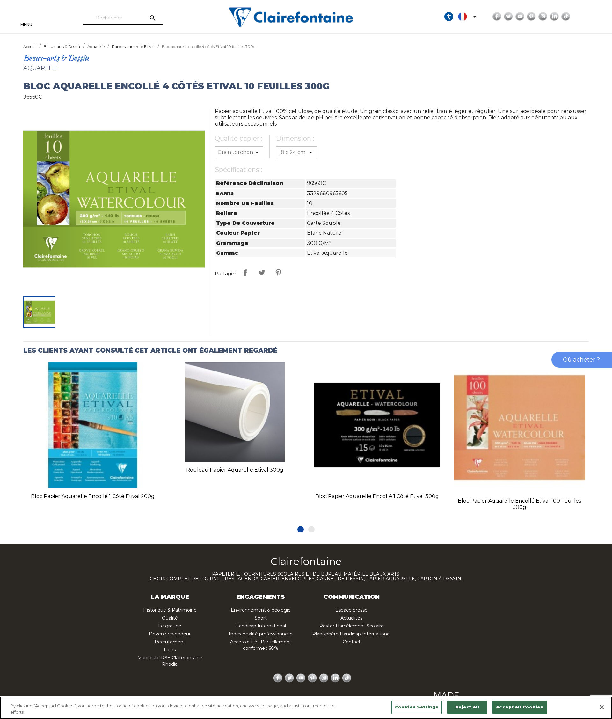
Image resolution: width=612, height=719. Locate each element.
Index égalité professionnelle (261, 634)
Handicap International (260, 626)
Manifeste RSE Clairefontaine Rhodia (169, 661)
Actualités (351, 618)
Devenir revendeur (170, 634)
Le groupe (169, 626)
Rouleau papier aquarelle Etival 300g (234, 470)
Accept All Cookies (519, 706)
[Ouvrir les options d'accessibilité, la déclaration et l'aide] (448, 16)
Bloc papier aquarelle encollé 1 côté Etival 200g (93, 496)
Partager (245, 272)
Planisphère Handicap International (351, 634)
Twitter (508, 16)
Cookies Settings (416, 706)
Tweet (261, 272)
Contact (352, 642)
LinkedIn (554, 16)
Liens (170, 650)
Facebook (497, 16)
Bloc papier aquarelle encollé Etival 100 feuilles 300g (519, 504)
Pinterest (531, 16)
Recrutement (170, 642)
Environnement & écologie (261, 610)
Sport (261, 618)
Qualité (170, 618)
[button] (300, 529)
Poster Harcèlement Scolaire (351, 626)
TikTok (566, 16)
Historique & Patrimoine (170, 610)
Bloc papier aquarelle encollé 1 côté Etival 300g (377, 496)
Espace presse (351, 610)
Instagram (543, 16)
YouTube (520, 16)
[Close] (602, 707)
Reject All (467, 706)
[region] (306, 707)
